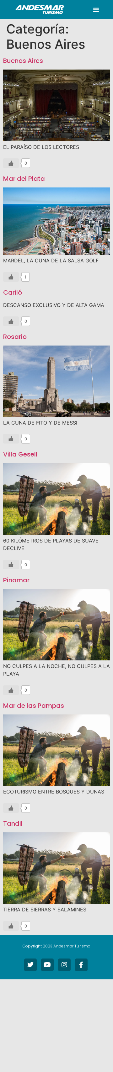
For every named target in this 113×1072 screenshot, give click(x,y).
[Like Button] (11, 163)
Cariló (12, 292)
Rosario (15, 336)
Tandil (13, 823)
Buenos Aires (23, 60)
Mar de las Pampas (33, 705)
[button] (96, 9)
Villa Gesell (20, 454)
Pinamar (16, 580)
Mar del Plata (24, 178)
